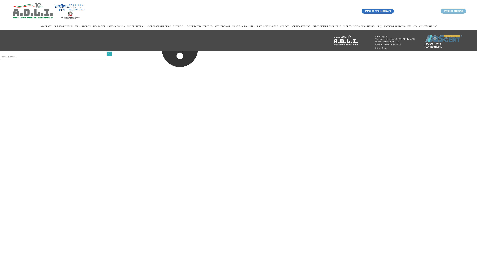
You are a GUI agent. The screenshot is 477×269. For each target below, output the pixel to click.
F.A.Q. (378, 26)
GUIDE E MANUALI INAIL (243, 26)
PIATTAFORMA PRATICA (395, 26)
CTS (409, 26)
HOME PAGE (45, 26)
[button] (116, 26)
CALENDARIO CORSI (63, 26)
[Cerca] (109, 54)
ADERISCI (86, 26)
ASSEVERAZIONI (222, 26)
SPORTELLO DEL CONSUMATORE (358, 26)
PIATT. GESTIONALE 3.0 (267, 26)
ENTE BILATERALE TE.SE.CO (199, 26)
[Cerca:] (53, 57)
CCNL (77, 26)
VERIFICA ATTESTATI (301, 26)
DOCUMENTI (99, 26)
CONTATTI (284, 26)
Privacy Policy (381, 48)
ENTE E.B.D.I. (178, 26)
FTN (415, 26)
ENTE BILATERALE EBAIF (159, 26)
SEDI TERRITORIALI (136, 26)
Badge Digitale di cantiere (327, 26)
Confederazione (428, 26)
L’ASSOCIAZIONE (115, 26)
